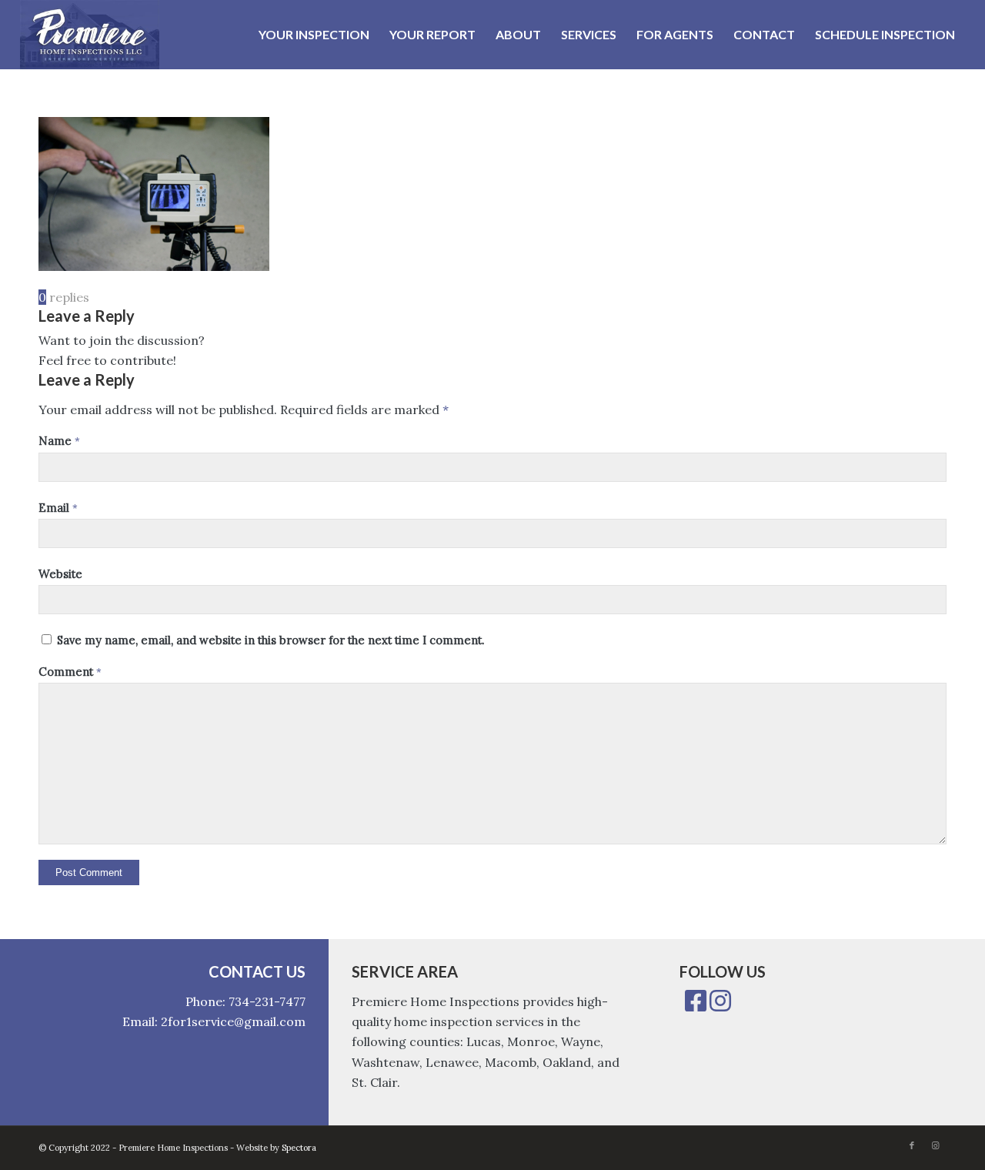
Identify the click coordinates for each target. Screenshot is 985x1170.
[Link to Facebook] (911, 1145)
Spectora (299, 1147)
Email (58, 507)
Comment (70, 671)
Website (60, 574)
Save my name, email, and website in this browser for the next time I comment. (270, 640)
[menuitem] (314, 34)
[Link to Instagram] (935, 1145)
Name (59, 440)
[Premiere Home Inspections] (89, 34)
